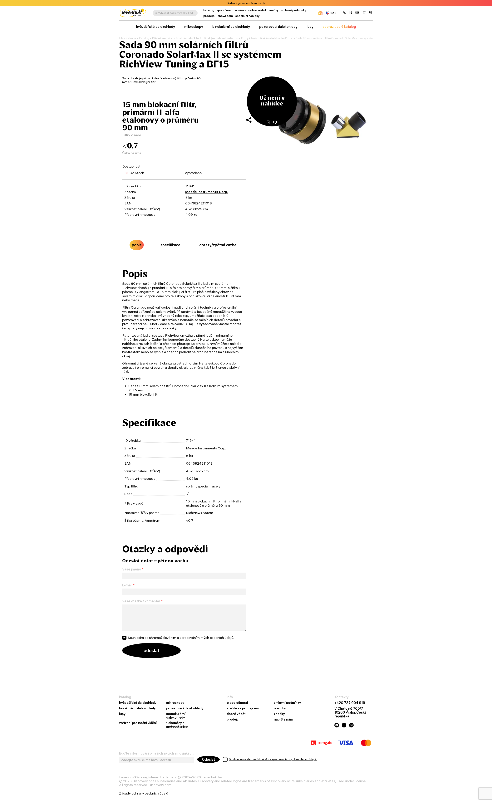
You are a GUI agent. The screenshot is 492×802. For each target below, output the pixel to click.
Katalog (144, 38)
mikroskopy (193, 27)
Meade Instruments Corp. (206, 192)
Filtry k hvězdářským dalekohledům (265, 38)
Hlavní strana (127, 38)
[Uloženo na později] (350, 13)
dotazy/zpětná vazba (217, 244)
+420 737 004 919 (349, 703)
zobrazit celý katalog (339, 27)
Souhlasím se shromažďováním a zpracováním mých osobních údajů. (181, 637)
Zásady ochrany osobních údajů (143, 793)
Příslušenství (161, 38)
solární (191, 486)
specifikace (170, 244)
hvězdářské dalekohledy (155, 27)
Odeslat (208, 759)
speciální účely (209, 486)
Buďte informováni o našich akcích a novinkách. (156, 753)
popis (136, 244)
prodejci (209, 16)
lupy (310, 27)
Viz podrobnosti (256, 3)
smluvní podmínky (293, 10)
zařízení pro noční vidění (138, 723)
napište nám (283, 719)
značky (273, 10)
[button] (344, 13)
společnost (225, 10)
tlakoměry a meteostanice (177, 724)
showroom (225, 16)
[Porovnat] (357, 13)
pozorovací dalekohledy (278, 27)
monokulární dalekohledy (175, 715)
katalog (208, 10)
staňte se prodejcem (243, 708)
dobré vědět (257, 10)
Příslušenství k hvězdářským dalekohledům (205, 38)
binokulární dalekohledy (231, 27)
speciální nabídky (247, 16)
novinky (240, 10)
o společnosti (237, 703)
